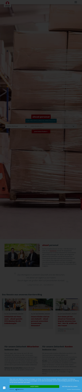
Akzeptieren (34, 386)
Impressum (69, 389)
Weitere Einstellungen (69, 386)
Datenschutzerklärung (76, 389)
